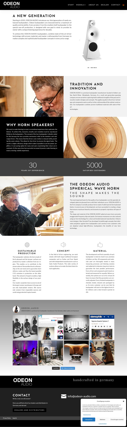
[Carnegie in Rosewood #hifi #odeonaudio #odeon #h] (102, 353)
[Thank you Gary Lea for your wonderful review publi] (50, 327)
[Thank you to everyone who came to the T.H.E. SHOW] (50, 353)
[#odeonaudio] (25, 327)
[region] (95, 41)
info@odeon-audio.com (82, 396)
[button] (123, 401)
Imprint (15, 418)
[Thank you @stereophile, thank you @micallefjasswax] (102, 327)
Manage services (87, 414)
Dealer (105, 5)
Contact (115, 5)
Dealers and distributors (29, 410)
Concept (63, 251)
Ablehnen (102, 419)
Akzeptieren (88, 419)
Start (71, 5)
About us (94, 5)
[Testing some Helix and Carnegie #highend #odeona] (76, 327)
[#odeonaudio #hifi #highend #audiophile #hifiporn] (76, 353)
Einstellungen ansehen (117, 419)
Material (100, 251)
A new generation (34, 16)
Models (80, 5)
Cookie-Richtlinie (103, 423)
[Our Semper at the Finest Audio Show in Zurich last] (25, 353)
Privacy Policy (7, 418)
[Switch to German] (123, 7)
